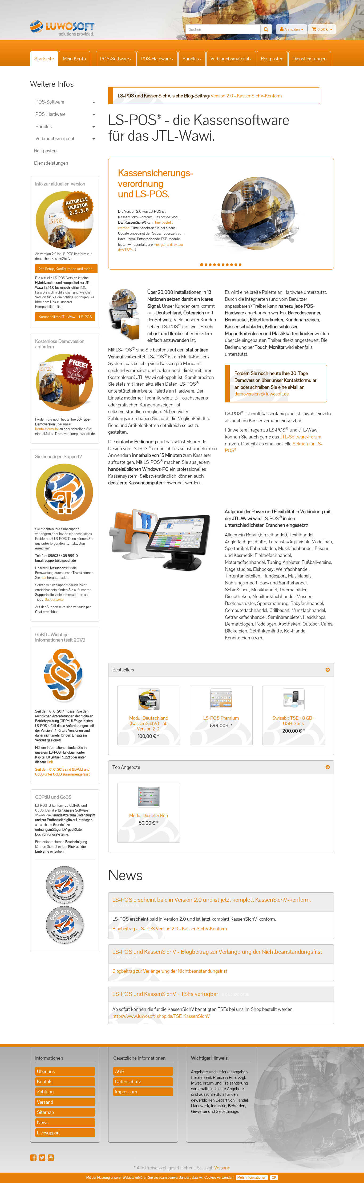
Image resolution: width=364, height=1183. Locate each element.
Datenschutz (128, 1081)
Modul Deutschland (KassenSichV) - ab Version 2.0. (148, 723)
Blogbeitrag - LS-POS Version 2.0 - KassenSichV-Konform (169, 928)
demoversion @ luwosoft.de (261, 394)
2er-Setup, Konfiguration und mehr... (66, 268)
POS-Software (114, 59)
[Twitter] (42, 1157)
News (42, 1122)
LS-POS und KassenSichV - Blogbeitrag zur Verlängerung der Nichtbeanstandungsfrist (217, 952)
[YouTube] (51, 1157)
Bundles (191, 59)
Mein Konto (74, 59)
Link (50, 762)
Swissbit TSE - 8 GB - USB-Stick (293, 720)
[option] (148, 718)
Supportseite (54, 600)
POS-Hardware (156, 59)
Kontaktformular (47, 429)
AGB (119, 1071)
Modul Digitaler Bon (148, 815)
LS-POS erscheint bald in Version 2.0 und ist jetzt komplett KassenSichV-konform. (211, 900)
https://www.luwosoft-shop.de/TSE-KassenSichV (161, 1016)
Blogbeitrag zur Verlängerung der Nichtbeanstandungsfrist (169, 971)
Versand (45, 1102)
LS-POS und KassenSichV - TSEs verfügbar (165, 994)
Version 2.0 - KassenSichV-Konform (246, 96)
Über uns (46, 1071)
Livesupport (48, 1133)
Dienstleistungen (310, 59)
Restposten (272, 59)
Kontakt (45, 1081)
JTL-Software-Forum (300, 437)
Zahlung (45, 1092)
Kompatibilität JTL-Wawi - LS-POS (65, 316)
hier (43, 578)
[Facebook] (33, 1157)
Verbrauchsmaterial (230, 59)
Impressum (126, 1092)
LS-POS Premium (221, 718)
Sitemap (45, 1112)
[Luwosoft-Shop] (78, 28)
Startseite (44, 59)
